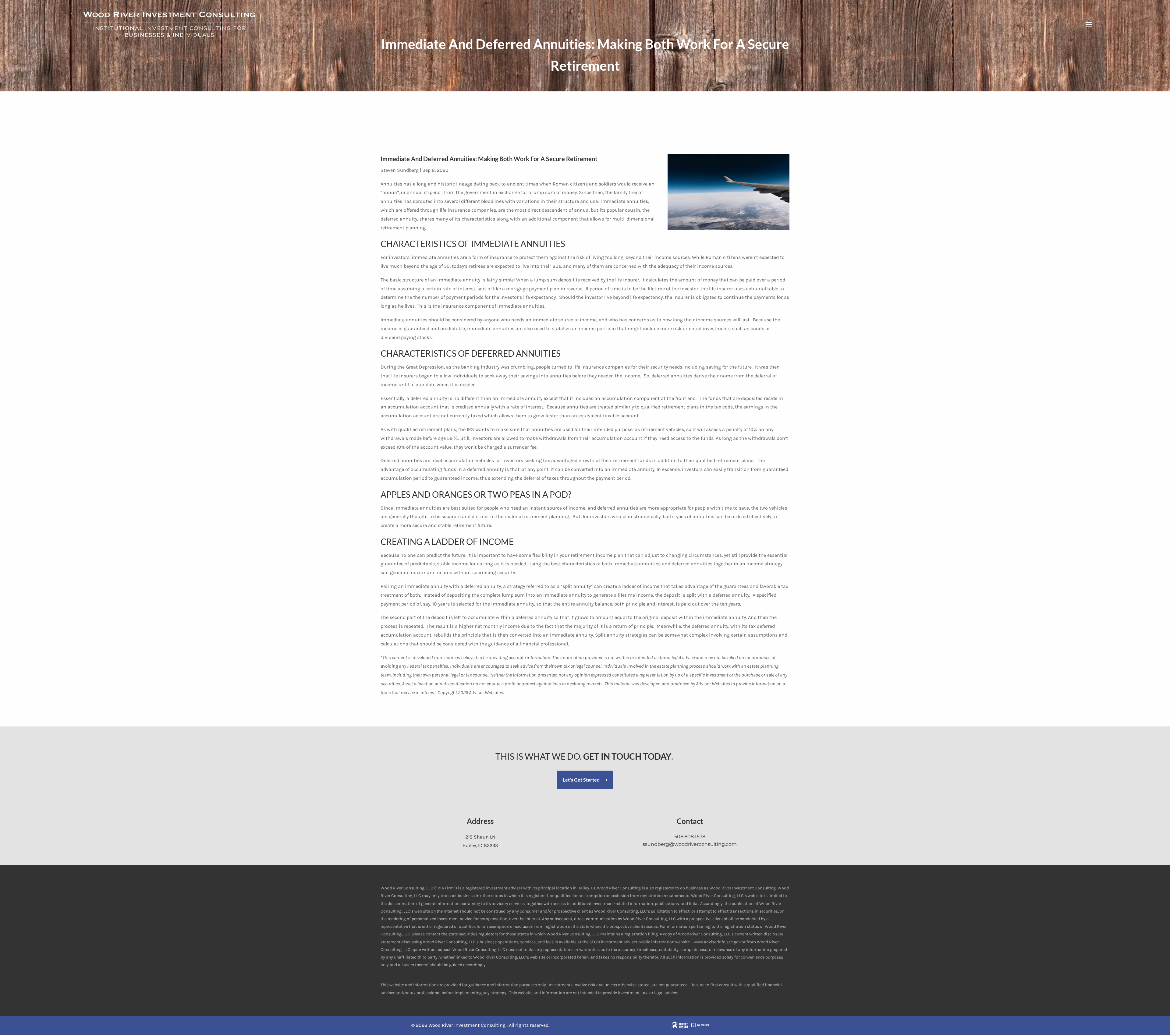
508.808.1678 (689, 836)
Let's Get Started (581, 779)
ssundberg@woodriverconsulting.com (690, 844)
